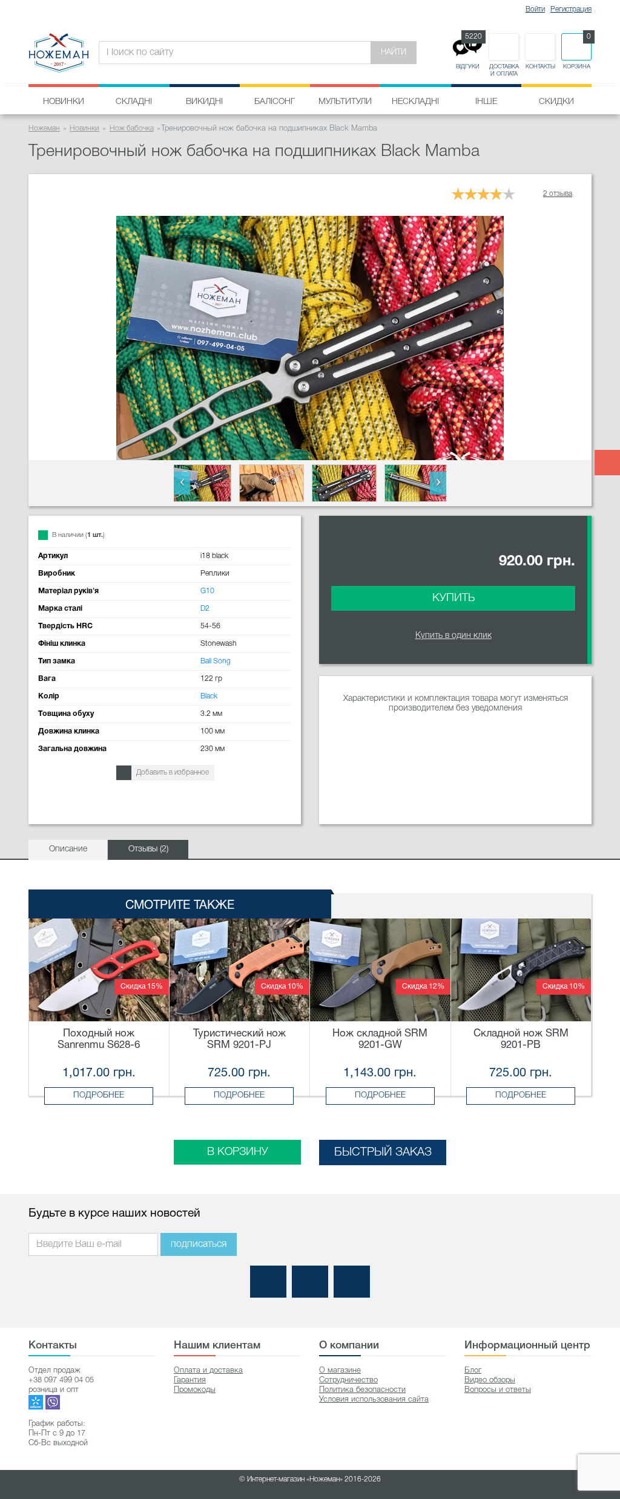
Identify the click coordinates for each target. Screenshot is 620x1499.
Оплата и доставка (208, 1370)
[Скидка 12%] (380, 970)
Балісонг (274, 102)
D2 (204, 608)
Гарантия (190, 1380)
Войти (535, 9)
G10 (207, 591)
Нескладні (415, 102)
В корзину (237, 1152)
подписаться (198, 1244)
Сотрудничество (348, 1380)
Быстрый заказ (383, 1152)
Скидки (556, 102)
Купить (453, 598)
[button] (182, 483)
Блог (472, 1370)
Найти (393, 52)
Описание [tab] (68, 849)
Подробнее (98, 1095)
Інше (486, 102)
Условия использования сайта (374, 1399)
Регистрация (571, 9)
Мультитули (345, 102)
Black (208, 696)
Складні (134, 102)
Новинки (63, 102)
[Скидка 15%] (99, 970)
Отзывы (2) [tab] (148, 849)
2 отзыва (557, 193)
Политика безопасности (362, 1390)
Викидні (204, 102)
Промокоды (195, 1390)
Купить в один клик (453, 636)
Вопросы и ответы (497, 1390)
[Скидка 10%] (240, 970)
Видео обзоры (489, 1380)
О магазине (340, 1370)
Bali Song (215, 661)
